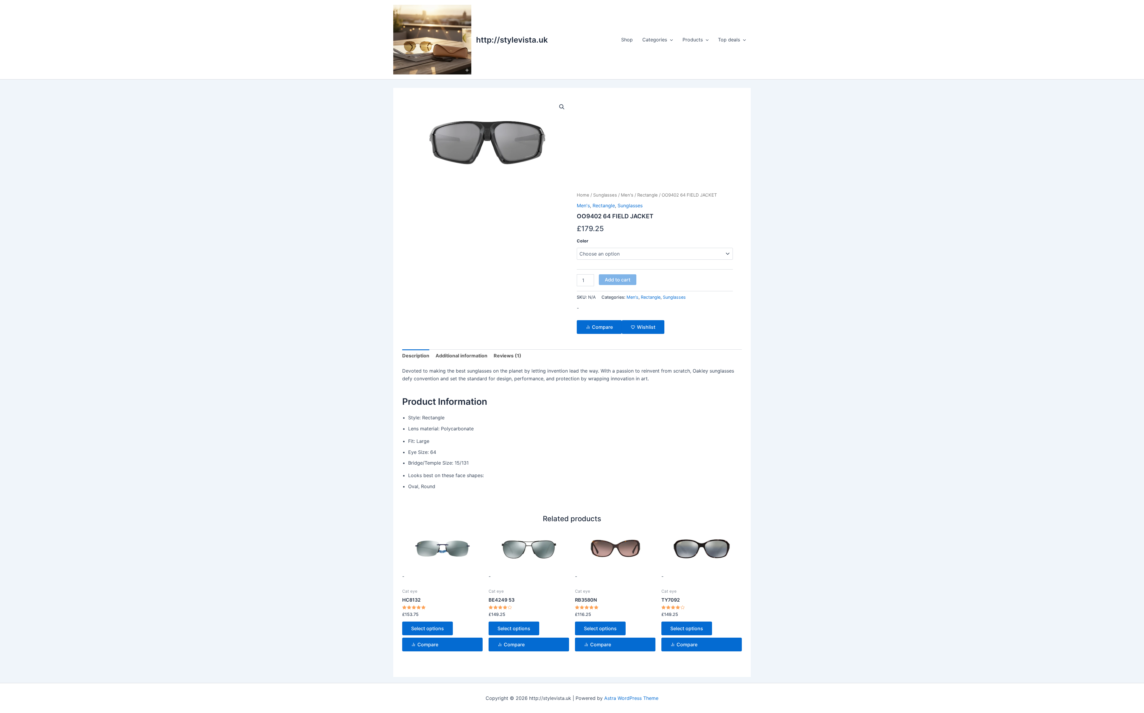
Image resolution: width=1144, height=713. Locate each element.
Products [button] (693, 40)
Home (583, 195)
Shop (627, 40)
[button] (670, 40)
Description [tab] (415, 356)
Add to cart (617, 280)
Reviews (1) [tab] (507, 356)
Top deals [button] (729, 40)
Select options (427, 628)
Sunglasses (605, 195)
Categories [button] (654, 40)
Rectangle (647, 195)
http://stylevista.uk (512, 39)
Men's (627, 195)
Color (582, 240)
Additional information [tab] (461, 356)
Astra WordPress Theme (631, 698)
